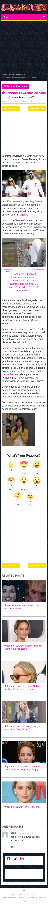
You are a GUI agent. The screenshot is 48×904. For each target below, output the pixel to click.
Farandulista (17, 894)
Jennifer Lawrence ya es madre (23, 806)
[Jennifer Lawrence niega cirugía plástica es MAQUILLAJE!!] (24, 712)
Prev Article (12, 108)
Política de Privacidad (27, 898)
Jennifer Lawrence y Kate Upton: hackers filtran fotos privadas (22, 687)
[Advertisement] (24, 47)
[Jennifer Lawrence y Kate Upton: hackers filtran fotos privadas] (24, 672)
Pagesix (22, 214)
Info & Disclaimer (9, 898)
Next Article (36, 108)
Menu (6, 17)
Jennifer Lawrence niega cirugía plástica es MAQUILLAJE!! (22, 728)
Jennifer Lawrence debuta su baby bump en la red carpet (23, 647)
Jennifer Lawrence (16, 86)
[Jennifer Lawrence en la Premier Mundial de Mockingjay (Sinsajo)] (24, 752)
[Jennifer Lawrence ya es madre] (24, 792)
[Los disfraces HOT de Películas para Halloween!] (24, 591)
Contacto (41, 898)
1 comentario (29, 102)
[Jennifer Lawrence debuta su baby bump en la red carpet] (24, 631)
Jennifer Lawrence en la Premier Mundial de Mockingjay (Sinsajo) (22, 768)
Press (25, 901)
